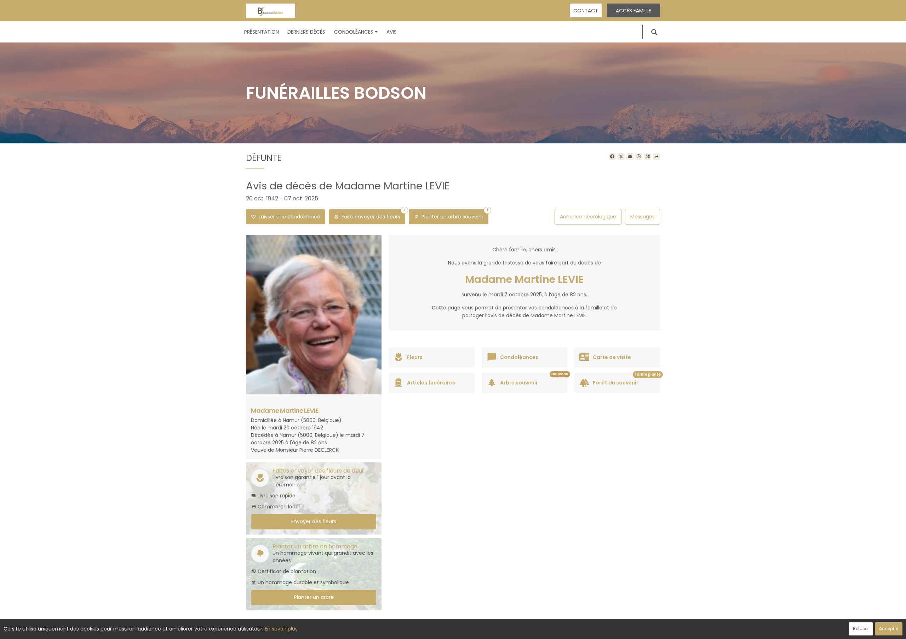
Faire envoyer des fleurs (372, 214)
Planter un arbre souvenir (453, 214)
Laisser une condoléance (288, 216)
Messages (642, 216)
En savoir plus (281, 628)
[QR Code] (647, 156)
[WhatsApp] (638, 156)
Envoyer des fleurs (313, 521)
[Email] (629, 156)
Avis (391, 31)
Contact (585, 10)
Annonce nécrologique (588, 216)
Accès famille (633, 10)
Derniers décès (306, 31)
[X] (621, 156)
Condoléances (353, 31)
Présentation (261, 31)
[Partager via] (656, 156)
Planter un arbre (314, 597)
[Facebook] (612, 156)
